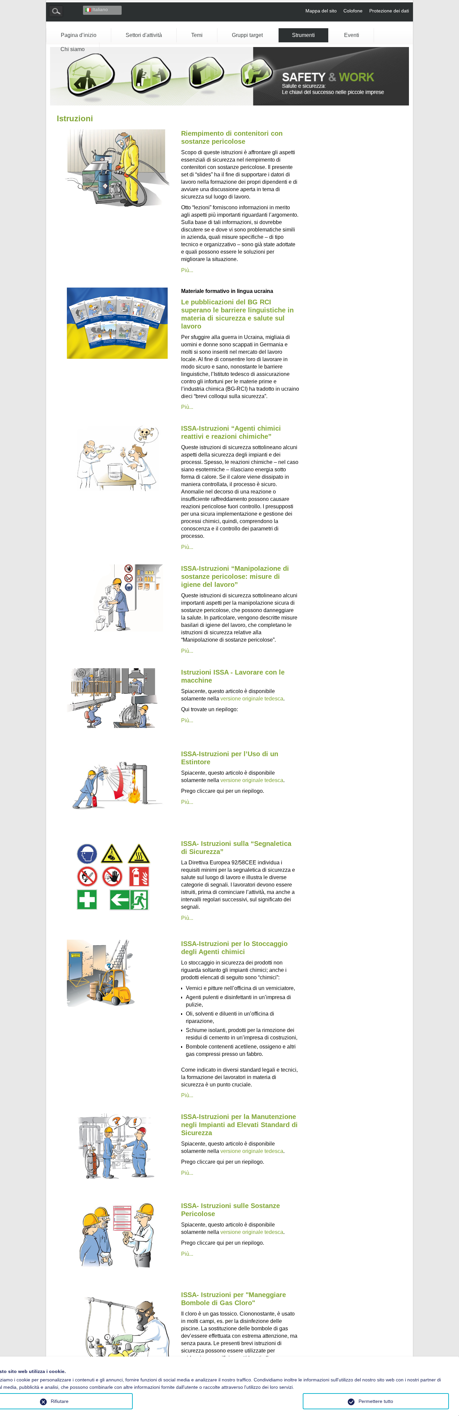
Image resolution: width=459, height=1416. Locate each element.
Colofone (353, 10)
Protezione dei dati (389, 10)
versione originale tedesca (251, 698)
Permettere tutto (376, 1401)
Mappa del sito (321, 10)
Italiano (100, 9)
